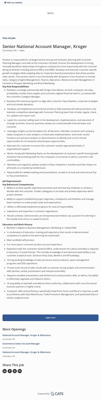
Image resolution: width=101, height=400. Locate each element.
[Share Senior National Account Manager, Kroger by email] (20, 371)
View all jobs (9, 38)
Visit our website (14, 2)
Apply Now (50, 317)
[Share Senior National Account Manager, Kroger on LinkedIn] (4, 371)
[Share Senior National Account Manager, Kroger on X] (15, 371)
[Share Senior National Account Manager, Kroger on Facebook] (10, 371)
